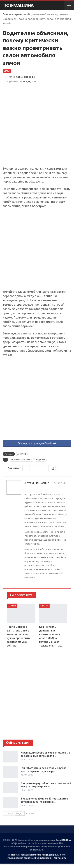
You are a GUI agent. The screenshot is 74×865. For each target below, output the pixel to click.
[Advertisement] (37, 128)
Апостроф (21, 454)
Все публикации (43, 858)
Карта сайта (60, 858)
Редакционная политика (21, 858)
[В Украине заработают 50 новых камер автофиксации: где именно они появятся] (10, 802)
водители (40, 460)
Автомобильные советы (21, 460)
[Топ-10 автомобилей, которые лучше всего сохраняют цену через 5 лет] (10, 772)
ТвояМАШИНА (63, 840)
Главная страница (14, 14)
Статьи (7, 71)
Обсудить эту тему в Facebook (37, 443)
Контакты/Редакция (19, 855)
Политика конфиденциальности (48, 855)
